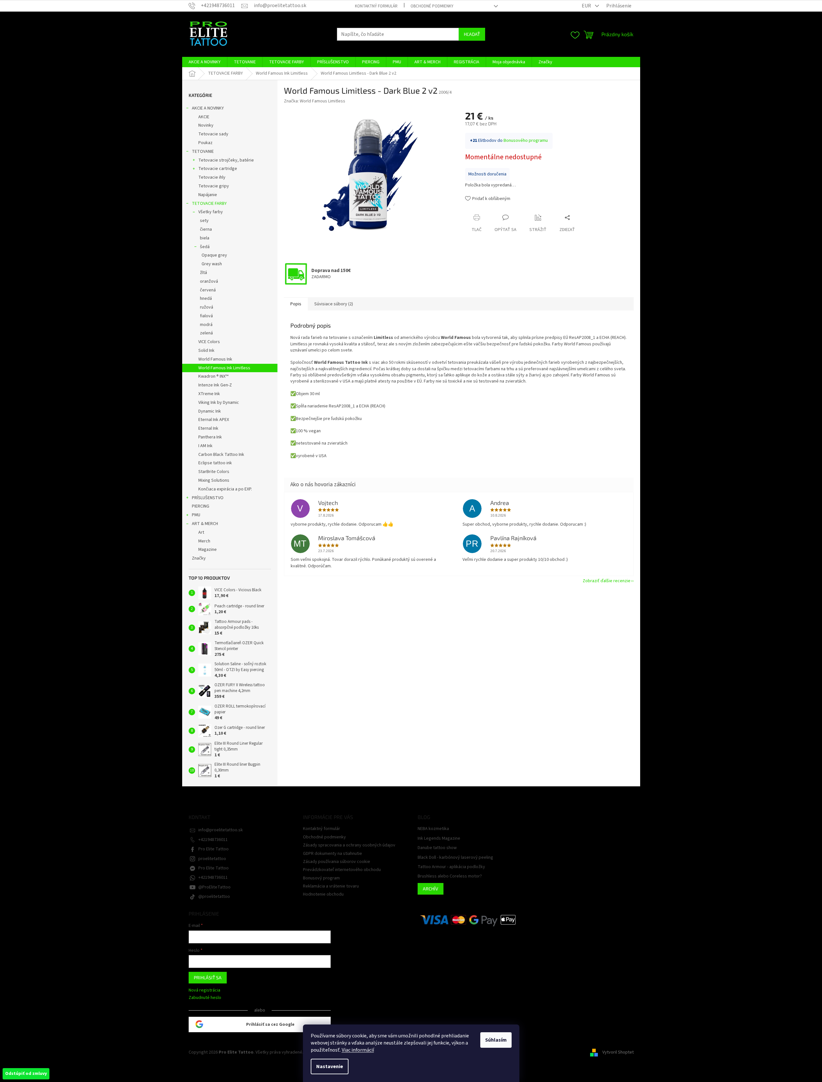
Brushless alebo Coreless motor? (450, 876)
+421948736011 (213, 839)
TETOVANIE (203, 151)
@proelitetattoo (214, 896)
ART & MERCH (205, 523)
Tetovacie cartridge (217, 168)
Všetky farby (210, 212)
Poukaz (205, 143)
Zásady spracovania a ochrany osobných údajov (349, 845)
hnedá (206, 298)
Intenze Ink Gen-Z (215, 385)
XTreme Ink (209, 394)
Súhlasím (496, 1040)
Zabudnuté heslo (205, 998)
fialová (206, 316)
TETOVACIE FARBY (209, 203)
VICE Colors (209, 342)
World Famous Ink (215, 359)
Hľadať (472, 34)
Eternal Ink (208, 428)
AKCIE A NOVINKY (208, 108)
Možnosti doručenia (487, 174)
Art (201, 532)
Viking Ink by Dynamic (218, 402)
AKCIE (203, 117)
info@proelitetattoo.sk (220, 830)
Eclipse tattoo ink (215, 463)
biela (204, 238)
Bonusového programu (526, 140)
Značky (199, 558)
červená (208, 290)
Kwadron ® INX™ (213, 376)
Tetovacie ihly (211, 177)
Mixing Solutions (213, 480)
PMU (196, 515)
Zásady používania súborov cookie (336, 861)
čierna (206, 229)
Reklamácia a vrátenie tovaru (331, 886)
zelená (206, 333)
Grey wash (212, 264)
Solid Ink (206, 350)
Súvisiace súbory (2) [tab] (333, 304)
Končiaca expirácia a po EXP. (225, 489)
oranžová (209, 281)
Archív (430, 888)
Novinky (205, 125)
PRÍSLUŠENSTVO (208, 498)
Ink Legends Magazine (439, 838)
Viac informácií (358, 1050)
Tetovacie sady (213, 134)
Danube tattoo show (437, 848)
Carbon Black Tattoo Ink (221, 454)
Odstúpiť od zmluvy (26, 1073)
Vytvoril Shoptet (618, 1052)
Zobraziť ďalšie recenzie (606, 581)
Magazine (207, 549)
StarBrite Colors (213, 471)
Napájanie (207, 195)
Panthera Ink (210, 437)
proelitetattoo (212, 859)
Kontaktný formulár (376, 6)
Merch (204, 541)
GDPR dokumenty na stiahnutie (332, 853)
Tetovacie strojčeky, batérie (226, 160)
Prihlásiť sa (208, 977)
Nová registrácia (204, 990)
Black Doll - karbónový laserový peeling (455, 858)
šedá (205, 247)
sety (204, 220)
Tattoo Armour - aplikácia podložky (451, 867)
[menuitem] (204, 62)
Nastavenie (329, 1066)
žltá (203, 272)
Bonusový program (321, 878)
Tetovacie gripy (213, 186)
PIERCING (200, 506)
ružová (206, 307)
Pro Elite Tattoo (213, 849)
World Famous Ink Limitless (224, 368)
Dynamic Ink (209, 411)
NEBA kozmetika (433, 829)
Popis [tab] (295, 304)
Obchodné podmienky (432, 6)
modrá (206, 324)
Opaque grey (214, 255)
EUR (587, 5)
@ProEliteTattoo (214, 887)
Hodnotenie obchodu (323, 894)
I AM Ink (205, 446)
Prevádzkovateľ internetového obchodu (342, 870)
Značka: (314, 101)
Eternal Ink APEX (213, 419)
